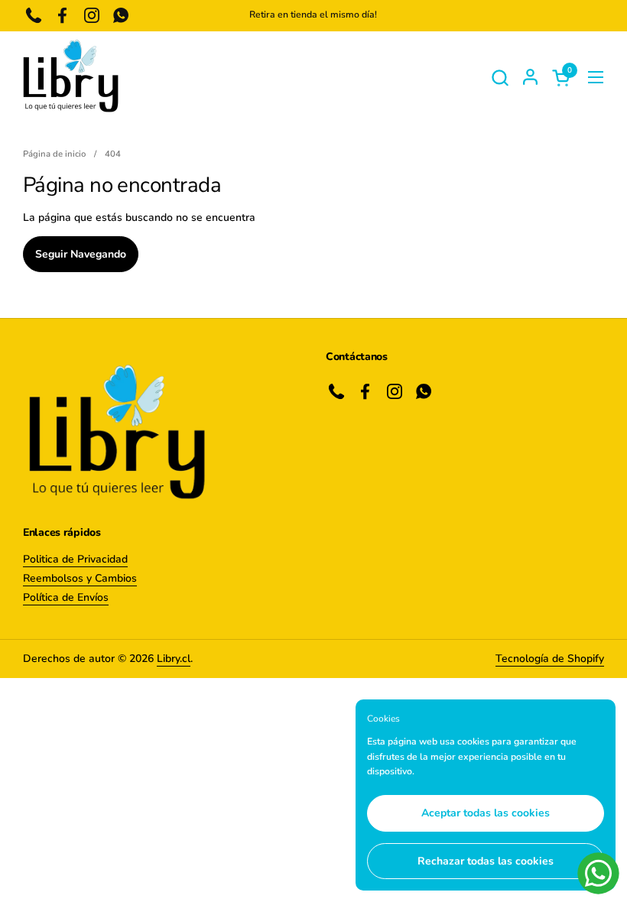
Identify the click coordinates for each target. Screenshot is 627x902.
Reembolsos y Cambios (80, 578)
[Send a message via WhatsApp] (598, 873)
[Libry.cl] (71, 77)
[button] (499, 77)
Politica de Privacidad (75, 559)
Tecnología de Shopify (549, 658)
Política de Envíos (66, 597)
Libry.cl (173, 658)
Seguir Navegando (80, 254)
